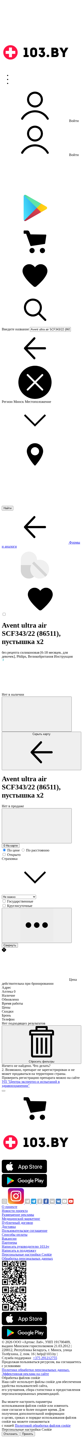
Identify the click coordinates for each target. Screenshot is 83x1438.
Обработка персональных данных (27, 1258)
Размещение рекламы (18, 1215)
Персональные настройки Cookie (27, 1254)
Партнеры (9, 1242)
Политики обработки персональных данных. (36, 1370)
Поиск (15, 75)
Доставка (9, 1226)
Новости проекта (15, 1211)
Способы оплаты (14, 1234)
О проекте (9, 1207)
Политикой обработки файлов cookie (43, 1425)
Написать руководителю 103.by (25, 1246)
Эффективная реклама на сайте (25, 1374)
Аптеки (16, 79)
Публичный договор (17, 1223)
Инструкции (20, 83)
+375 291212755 (45, 1358)
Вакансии (9, 1238)
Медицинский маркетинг (21, 1219)
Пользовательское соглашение (24, 1230)
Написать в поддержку (19, 1250)
